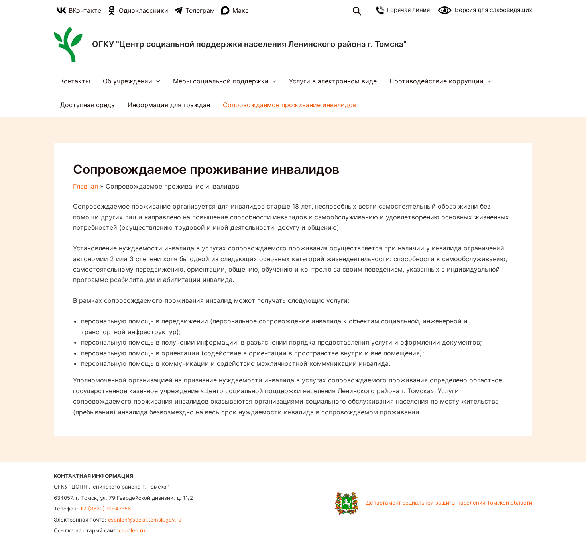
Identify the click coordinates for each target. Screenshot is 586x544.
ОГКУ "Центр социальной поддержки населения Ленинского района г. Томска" (249, 44)
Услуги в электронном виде (333, 81)
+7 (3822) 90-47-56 (105, 508)
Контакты (75, 81)
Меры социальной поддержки (221, 81)
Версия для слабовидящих (493, 10)
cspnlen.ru (132, 530)
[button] (357, 11)
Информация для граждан (169, 105)
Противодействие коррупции (436, 81)
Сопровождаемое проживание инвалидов (289, 105)
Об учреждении (127, 81)
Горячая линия (408, 9)
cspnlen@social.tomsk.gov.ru (144, 519)
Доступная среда (87, 105)
